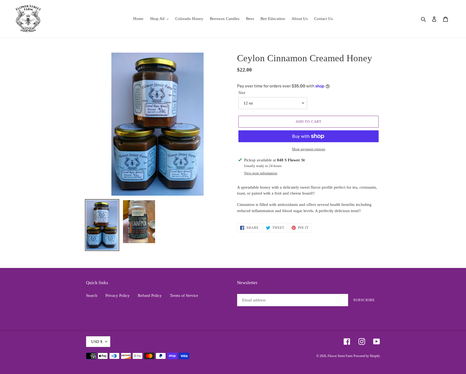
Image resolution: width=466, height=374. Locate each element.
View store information (260, 173)
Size (241, 92)
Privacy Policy (117, 295)
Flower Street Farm (340, 356)
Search (91, 295)
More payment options (308, 149)
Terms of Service (184, 295)
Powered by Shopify (367, 356)
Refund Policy (150, 295)
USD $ (96, 341)
